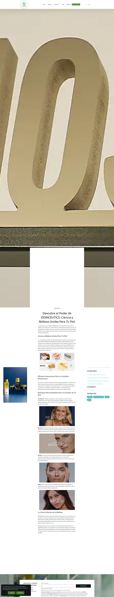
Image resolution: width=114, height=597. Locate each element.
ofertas (106, 397)
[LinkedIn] (92, 390)
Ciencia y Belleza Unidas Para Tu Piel (97, 375)
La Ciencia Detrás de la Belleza (95, 384)
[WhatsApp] (94, 390)
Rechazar (20, 592)
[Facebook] (88, 390)
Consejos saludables (98, 397)
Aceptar (11, 592)
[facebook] (86, 4)
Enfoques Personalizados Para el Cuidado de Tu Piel (100, 381)
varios (89, 400)
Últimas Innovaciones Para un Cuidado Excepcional (100, 378)
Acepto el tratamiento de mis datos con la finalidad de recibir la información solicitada (56, 590)
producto (90, 397)
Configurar (16, 589)
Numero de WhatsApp (45, 583)
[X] (90, 390)
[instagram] (88, 4)
